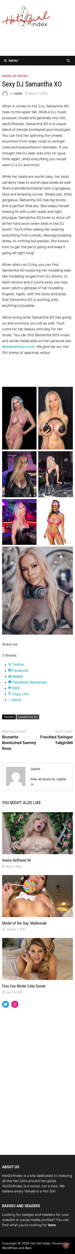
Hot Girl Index (40, 1243)
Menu (13, 61)
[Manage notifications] (66, 1245)
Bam (28, 1248)
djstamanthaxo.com (18, 347)
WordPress (10, 1248)
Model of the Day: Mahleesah (24, 923)
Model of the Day (15, 75)
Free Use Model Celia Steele (24, 986)
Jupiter (17, 93)
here (52, 1225)
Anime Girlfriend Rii (16, 860)
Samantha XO (28, 717)
